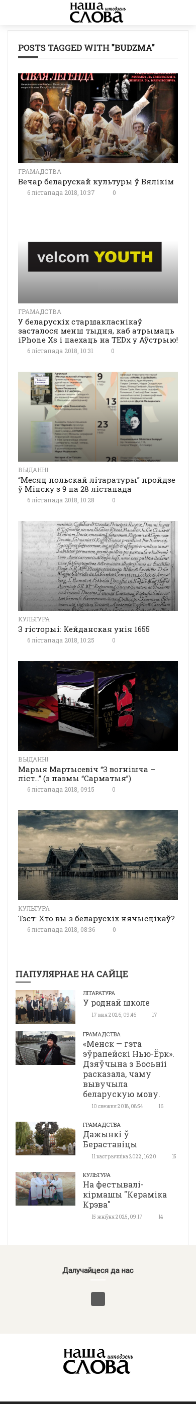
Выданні (33, 470)
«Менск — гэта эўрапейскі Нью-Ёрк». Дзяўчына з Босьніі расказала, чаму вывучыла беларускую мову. (128, 1068)
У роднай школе (116, 1002)
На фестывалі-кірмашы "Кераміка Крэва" (125, 1194)
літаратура (99, 993)
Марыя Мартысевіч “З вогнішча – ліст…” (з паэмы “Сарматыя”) (86, 773)
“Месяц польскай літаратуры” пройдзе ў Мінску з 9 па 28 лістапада (96, 484)
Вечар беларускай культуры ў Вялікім (96, 181)
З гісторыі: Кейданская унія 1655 (84, 629)
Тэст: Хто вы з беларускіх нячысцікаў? (96, 918)
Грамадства (39, 171)
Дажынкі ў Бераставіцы (110, 1139)
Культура (34, 619)
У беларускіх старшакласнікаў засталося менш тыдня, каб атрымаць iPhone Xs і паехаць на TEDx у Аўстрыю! (98, 330)
